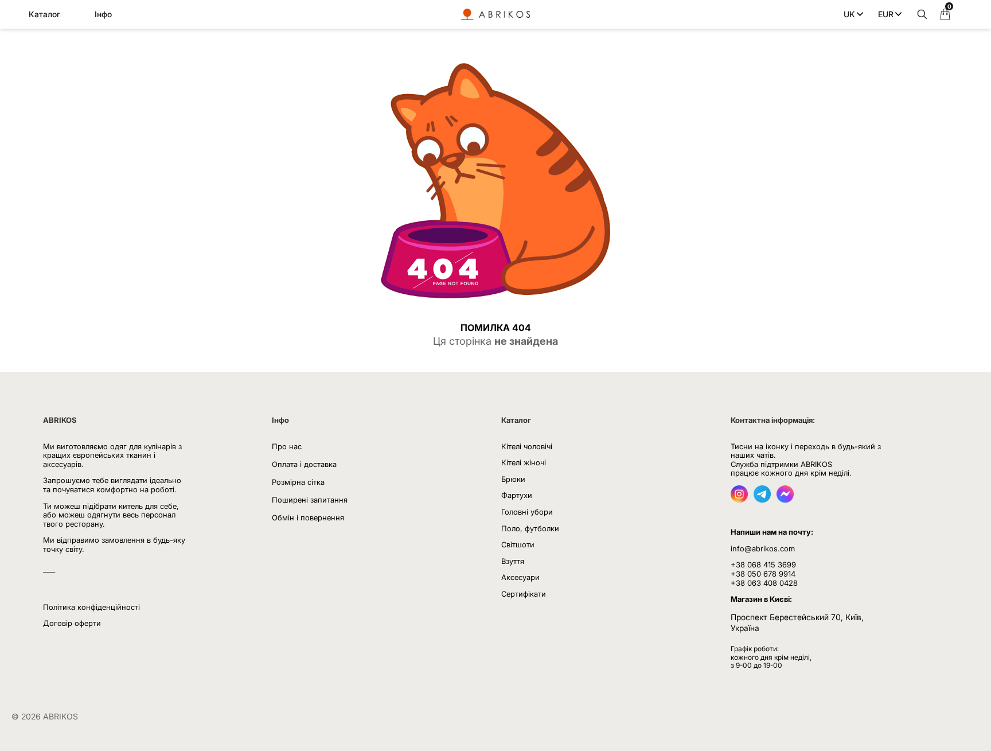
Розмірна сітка (298, 482)
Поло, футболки (530, 528)
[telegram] (762, 499)
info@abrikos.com (763, 548)
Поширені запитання (310, 499)
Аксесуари (520, 577)
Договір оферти (72, 623)
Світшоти (517, 544)
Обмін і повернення (308, 517)
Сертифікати (523, 593)
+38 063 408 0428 (764, 582)
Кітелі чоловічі (526, 446)
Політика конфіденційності (91, 607)
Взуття (512, 561)
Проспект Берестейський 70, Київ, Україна (797, 622)
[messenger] (785, 499)
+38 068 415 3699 (763, 564)
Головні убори (527, 511)
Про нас (287, 446)
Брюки (513, 479)
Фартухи (516, 495)
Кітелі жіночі (523, 462)
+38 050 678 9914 (763, 573)
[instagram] (739, 499)
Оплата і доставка (304, 464)
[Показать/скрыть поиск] (919, 14)
